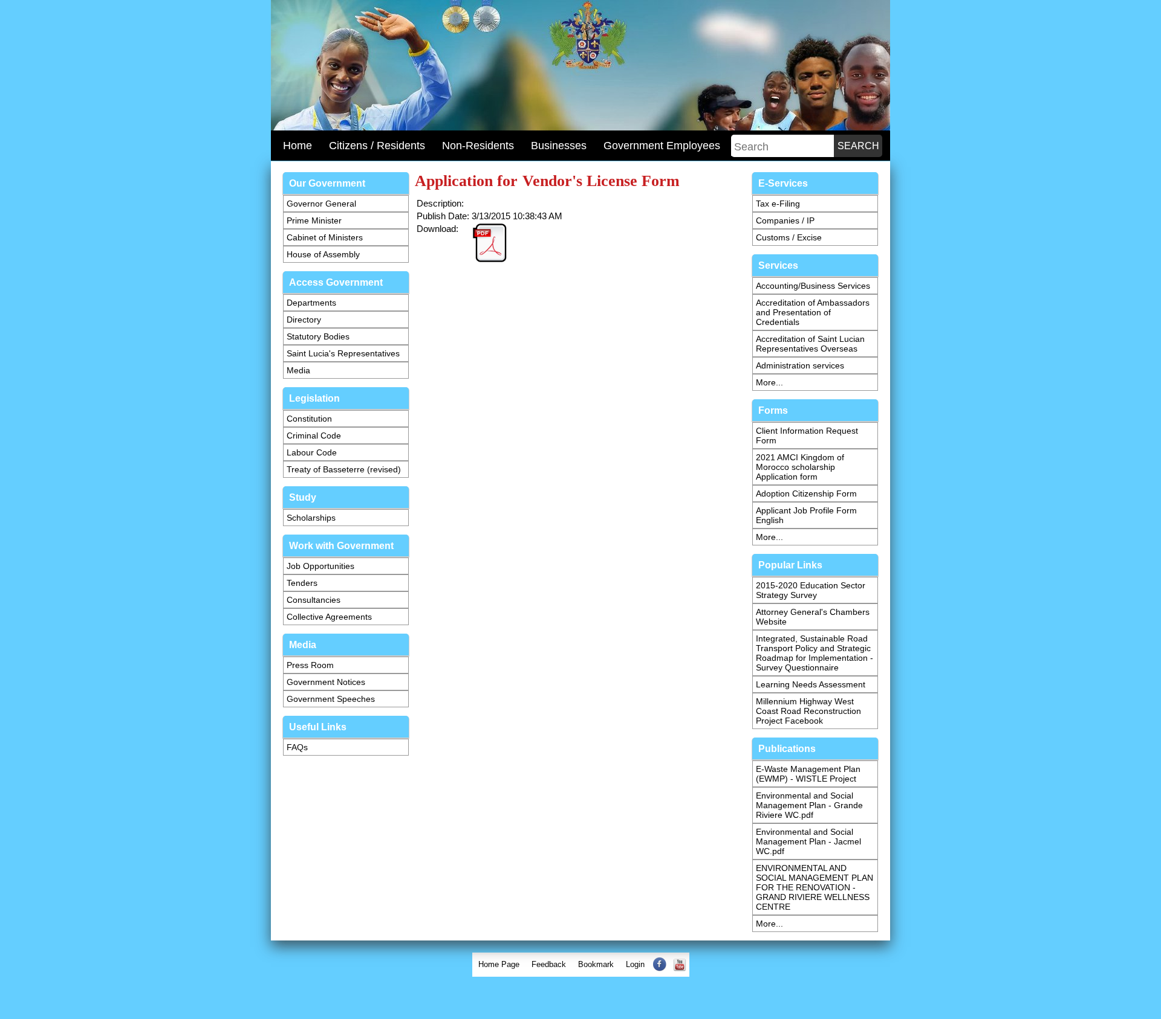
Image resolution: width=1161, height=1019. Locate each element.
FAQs (297, 747)
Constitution (309, 418)
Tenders (302, 583)
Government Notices (326, 682)
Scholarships (311, 517)
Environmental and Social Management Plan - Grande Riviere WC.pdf (809, 805)
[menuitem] (498, 965)
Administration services (800, 365)
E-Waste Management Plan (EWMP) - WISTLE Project (808, 773)
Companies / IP (785, 220)
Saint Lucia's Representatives (343, 353)
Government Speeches (331, 699)
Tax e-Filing (778, 203)
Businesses (559, 146)
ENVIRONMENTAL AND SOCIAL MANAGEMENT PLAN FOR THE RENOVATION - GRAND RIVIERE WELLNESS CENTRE (814, 887)
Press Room (310, 665)
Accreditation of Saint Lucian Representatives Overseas (810, 343)
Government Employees (661, 146)
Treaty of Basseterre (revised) (344, 469)
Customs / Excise (789, 237)
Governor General (321, 203)
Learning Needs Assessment (810, 684)
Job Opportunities (320, 566)
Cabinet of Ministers (325, 237)
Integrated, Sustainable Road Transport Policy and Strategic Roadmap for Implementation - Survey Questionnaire (814, 653)
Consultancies (313, 600)
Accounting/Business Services (813, 286)
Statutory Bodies (318, 336)
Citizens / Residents (377, 146)
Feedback (549, 964)
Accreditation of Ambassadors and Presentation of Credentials (813, 312)
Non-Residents (478, 146)
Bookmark (596, 964)
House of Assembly (323, 254)
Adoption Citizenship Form (806, 493)
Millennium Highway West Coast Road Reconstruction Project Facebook (808, 710)
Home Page (498, 964)
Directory (304, 319)
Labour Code (312, 452)
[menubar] (580, 965)
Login (635, 964)
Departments (311, 302)
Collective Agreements (329, 617)
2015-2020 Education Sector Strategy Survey (810, 590)
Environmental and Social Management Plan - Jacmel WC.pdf (808, 841)
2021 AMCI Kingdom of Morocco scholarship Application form (800, 466)
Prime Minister (314, 220)
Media (298, 370)
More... (769, 382)
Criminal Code (314, 435)
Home (297, 146)
